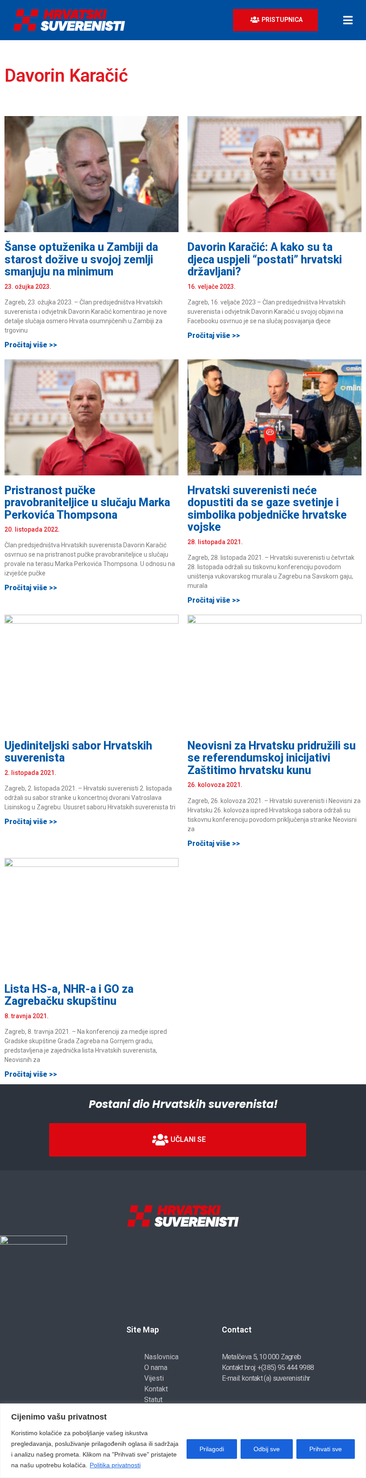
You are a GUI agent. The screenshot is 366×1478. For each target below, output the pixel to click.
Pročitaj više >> (30, 345)
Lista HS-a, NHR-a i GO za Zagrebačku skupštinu (68, 995)
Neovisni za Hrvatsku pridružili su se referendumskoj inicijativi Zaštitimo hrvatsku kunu (271, 758)
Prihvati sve (325, 1449)
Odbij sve (267, 1449)
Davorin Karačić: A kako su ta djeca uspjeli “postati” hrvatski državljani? (264, 259)
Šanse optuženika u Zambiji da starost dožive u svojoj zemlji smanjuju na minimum (81, 259)
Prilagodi (212, 1449)
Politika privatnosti (115, 1465)
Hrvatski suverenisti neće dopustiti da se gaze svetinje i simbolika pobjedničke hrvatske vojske (267, 509)
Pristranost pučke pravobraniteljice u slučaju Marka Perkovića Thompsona (87, 502)
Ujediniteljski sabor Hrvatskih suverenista (78, 752)
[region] (183, 1440)
